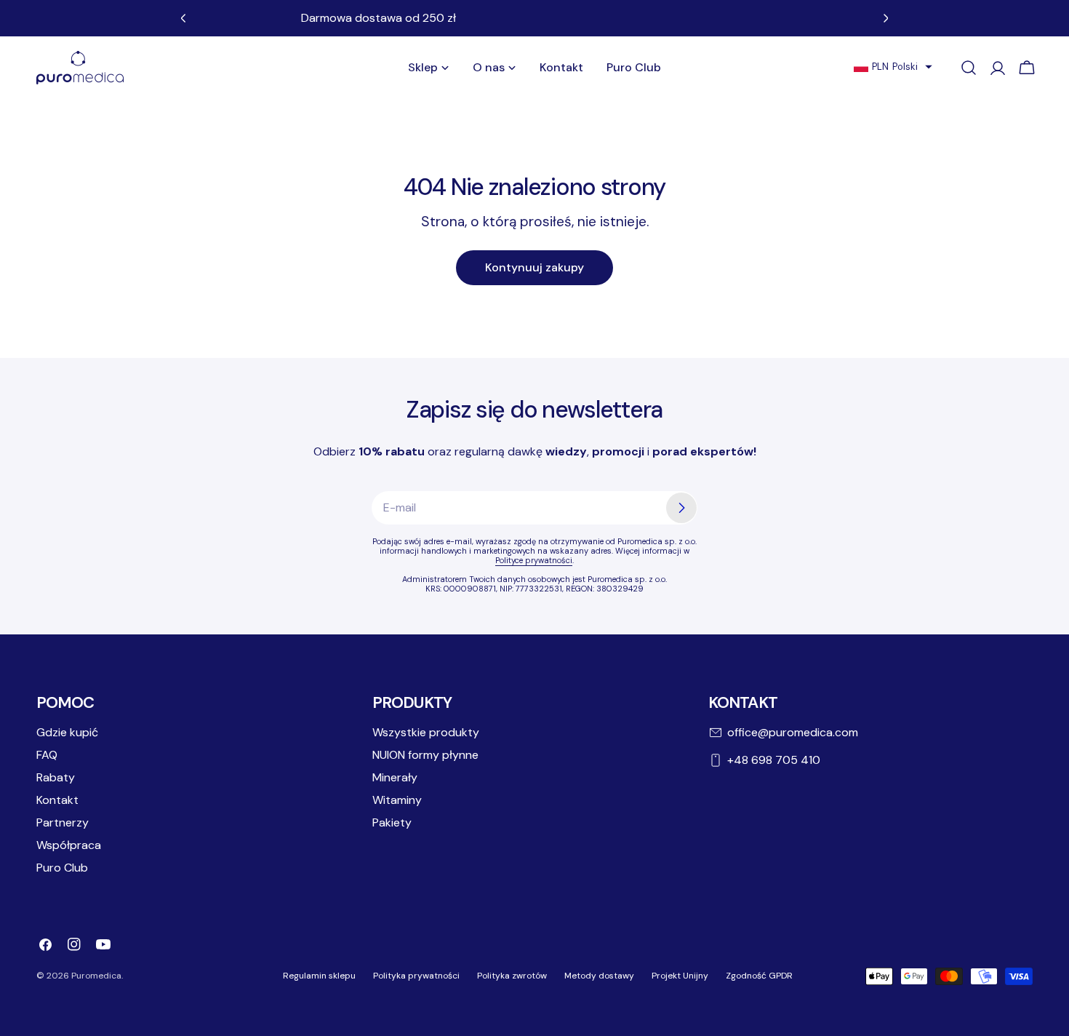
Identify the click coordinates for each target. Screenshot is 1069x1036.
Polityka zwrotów (512, 975)
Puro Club (62, 867)
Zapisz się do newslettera (534, 409)
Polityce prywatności (533, 560)
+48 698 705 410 (773, 760)
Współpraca (68, 845)
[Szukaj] (968, 67)
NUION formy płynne (425, 754)
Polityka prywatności (416, 975)
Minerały (394, 777)
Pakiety (392, 822)
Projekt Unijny (680, 975)
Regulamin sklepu (319, 975)
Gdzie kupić (67, 732)
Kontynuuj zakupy (534, 267)
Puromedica (96, 975)
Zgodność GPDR (759, 975)
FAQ (46, 754)
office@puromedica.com (792, 732)
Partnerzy (62, 822)
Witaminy (397, 800)
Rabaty (55, 777)
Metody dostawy (599, 975)
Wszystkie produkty (425, 732)
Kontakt (57, 800)
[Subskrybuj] (681, 508)
